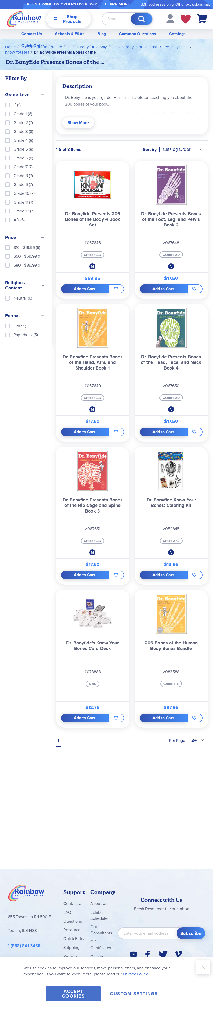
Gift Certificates (100, 945)
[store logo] (24, 18)
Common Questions (137, 34)
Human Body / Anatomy (86, 47)
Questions (72, 921)
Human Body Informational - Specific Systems (149, 47)
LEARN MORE (117, 4)
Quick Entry (73, 939)
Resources (72, 930)
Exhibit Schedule (99, 915)
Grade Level (18, 95)
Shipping (71, 947)
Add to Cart (84, 289)
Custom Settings (134, 993)
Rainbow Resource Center (26, 894)
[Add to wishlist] (116, 288)
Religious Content (15, 285)
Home (10, 47)
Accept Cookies (73, 993)
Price (10, 237)
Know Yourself (17, 52)
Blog (101, 34)
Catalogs (177, 34)
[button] (170, 18)
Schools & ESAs (69, 34)
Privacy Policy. (136, 974)
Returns (70, 956)
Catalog (97, 957)
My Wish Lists (186, 19)
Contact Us (31, 34)
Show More (78, 123)
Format (12, 316)
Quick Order (32, 46)
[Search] (141, 19)
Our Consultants (101, 930)
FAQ (67, 912)
